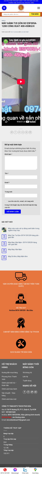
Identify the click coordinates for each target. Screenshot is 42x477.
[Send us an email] (35, 392)
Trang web (8, 192)
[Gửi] (34, 14)
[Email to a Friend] (22, 132)
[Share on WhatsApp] (12, 132)
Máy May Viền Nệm (15, 249)
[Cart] (4, 8)
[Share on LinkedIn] (30, 132)
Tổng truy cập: (9, 450)
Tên (6, 173)
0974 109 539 (13, 415)
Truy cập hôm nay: (10, 439)
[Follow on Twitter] (32, 392)
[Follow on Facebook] (24, 392)
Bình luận (8, 154)
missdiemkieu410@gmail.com (18, 420)
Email (7, 182)
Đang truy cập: (9, 433)
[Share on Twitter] (19, 132)
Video (3, 20)
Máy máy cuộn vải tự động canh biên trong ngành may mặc (23, 229)
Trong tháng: (8, 445)
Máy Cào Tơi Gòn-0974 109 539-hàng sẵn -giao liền (23, 236)
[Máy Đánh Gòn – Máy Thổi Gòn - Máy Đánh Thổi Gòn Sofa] (21, 8)
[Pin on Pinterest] (26, 132)
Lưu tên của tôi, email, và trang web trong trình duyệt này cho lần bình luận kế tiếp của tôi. (21, 204)
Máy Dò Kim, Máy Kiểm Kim (18, 256)
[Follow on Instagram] (28, 392)
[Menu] (38, 8)
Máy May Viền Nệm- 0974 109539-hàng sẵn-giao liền (22, 243)
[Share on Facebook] (15, 132)
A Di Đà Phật (25, 32)
